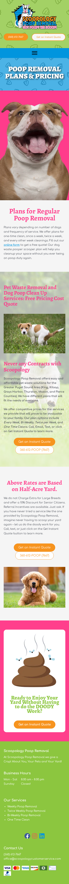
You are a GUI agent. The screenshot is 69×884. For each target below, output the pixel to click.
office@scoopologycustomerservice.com (32, 858)
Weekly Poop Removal (22, 806)
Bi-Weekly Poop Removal (23, 815)
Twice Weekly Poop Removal (26, 810)
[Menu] (34, 53)
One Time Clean (18, 819)
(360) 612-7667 (12, 854)
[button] (27, 836)
